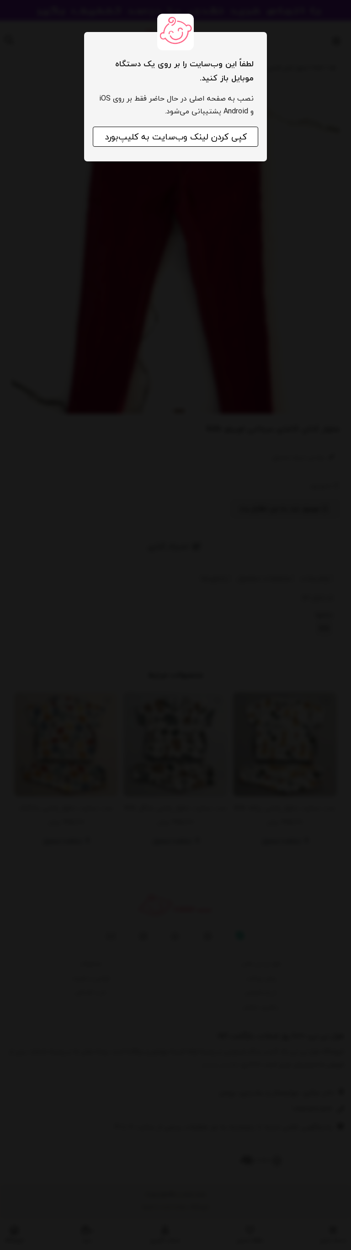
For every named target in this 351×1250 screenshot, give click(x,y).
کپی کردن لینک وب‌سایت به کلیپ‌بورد (176, 136)
